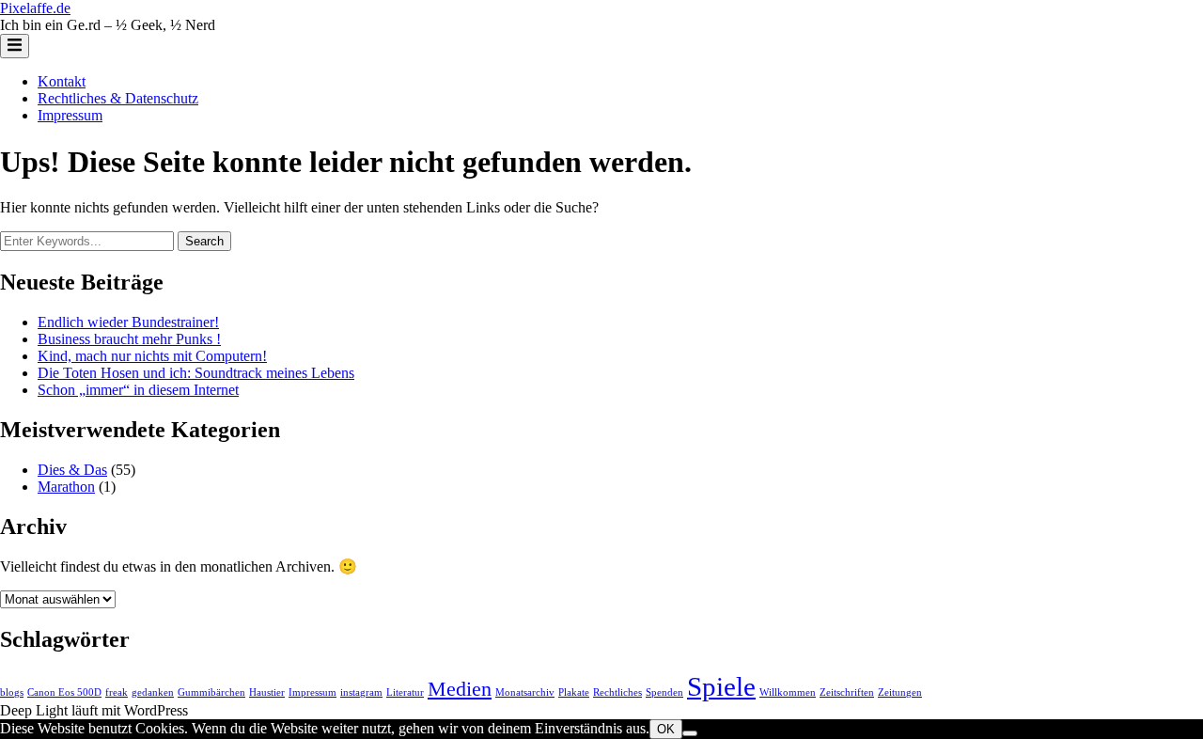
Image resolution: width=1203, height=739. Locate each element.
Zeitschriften (847, 692)
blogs (11, 692)
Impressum (70, 115)
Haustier (267, 692)
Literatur (405, 692)
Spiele (721, 686)
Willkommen (787, 692)
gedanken (153, 692)
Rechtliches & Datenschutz (118, 98)
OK (666, 729)
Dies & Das (72, 470)
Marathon (66, 487)
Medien (460, 689)
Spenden (664, 692)
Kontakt (62, 81)
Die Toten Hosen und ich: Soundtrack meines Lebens (196, 373)
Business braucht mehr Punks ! (129, 339)
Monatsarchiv (525, 692)
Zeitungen (900, 692)
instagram (361, 692)
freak (116, 692)
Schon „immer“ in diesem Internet (138, 390)
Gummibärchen (211, 692)
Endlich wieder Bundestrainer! (128, 322)
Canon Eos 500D (64, 692)
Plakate (573, 692)
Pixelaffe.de (35, 8)
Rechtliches (617, 692)
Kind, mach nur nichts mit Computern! (152, 356)
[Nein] (689, 733)
